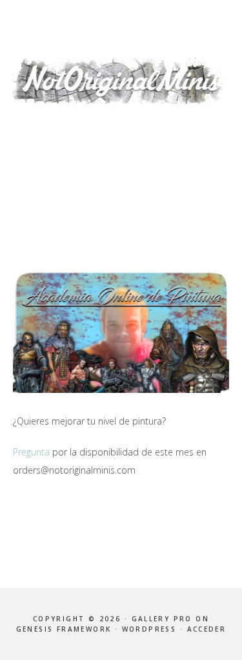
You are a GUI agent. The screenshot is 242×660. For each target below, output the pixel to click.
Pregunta (31, 452)
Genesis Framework (64, 629)
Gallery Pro (162, 618)
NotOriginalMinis (121, 80)
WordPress (149, 629)
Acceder (207, 629)
